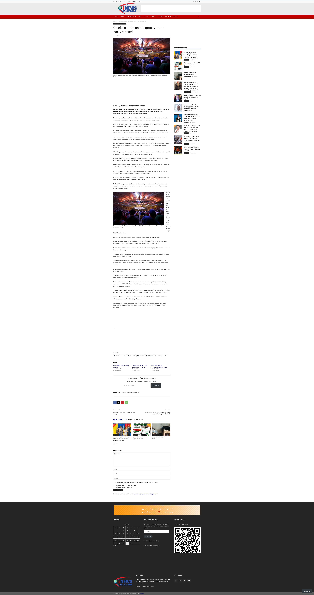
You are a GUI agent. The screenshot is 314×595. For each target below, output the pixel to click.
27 (115, 543)
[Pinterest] (122, 402)
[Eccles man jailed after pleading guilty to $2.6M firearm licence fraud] (178, 108)
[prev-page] (114, 444)
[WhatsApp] (126, 402)
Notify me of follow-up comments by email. (126, 485)
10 (131, 534)
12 (138, 534)
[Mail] (196, 1)
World (125, 23)
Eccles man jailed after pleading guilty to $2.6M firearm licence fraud (191, 106)
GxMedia (142, 593)
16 (127, 537)
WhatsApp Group (183, 524)
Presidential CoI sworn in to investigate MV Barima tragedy (192, 97)
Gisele (119, 392)
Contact (140, 1)
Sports (121, 23)
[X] (118, 402)
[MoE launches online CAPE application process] (142, 429)
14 (119, 537)
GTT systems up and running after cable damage (124, 413)
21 (119, 540)
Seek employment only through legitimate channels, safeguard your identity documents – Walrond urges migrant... (191, 86)
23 (127, 540)
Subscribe (156, 385)
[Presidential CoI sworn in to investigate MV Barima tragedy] (178, 98)
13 (115, 537)
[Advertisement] (171, 8)
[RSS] (198, 1)
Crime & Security (131, 16)
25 (134, 540)
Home (129, 1)
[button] (199, 16)
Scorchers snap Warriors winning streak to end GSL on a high (192, 149)
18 (134, 537)
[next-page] (117, 444)
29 (123, 543)
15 (123, 537)
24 (131, 540)
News (121, 16)
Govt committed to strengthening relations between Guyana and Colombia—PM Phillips (121, 438)
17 (131, 537)
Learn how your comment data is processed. (146, 494)
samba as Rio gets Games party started (130, 392)
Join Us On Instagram (154, 545)
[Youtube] (200, 1)
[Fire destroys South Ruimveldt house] (161, 429)
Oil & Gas (146, 16)
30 (127, 543)
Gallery (175, 16)
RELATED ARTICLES (120, 420)
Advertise (134, 1)
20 (115, 540)
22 (123, 540)
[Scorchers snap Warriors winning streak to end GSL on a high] (178, 150)
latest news (120, 21)
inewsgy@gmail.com (148, 586)
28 (119, 543)
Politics (153, 16)
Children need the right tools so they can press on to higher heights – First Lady (157, 413)
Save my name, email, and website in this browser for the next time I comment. (136, 482)
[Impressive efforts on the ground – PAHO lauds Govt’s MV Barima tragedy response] (178, 139)
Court (139, 16)
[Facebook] (194, 1)
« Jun (114, 545)
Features (160, 16)
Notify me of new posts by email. (123, 487)
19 (138, 537)
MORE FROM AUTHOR (135, 420)
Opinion (167, 16)
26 (138, 540)
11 (134, 534)
